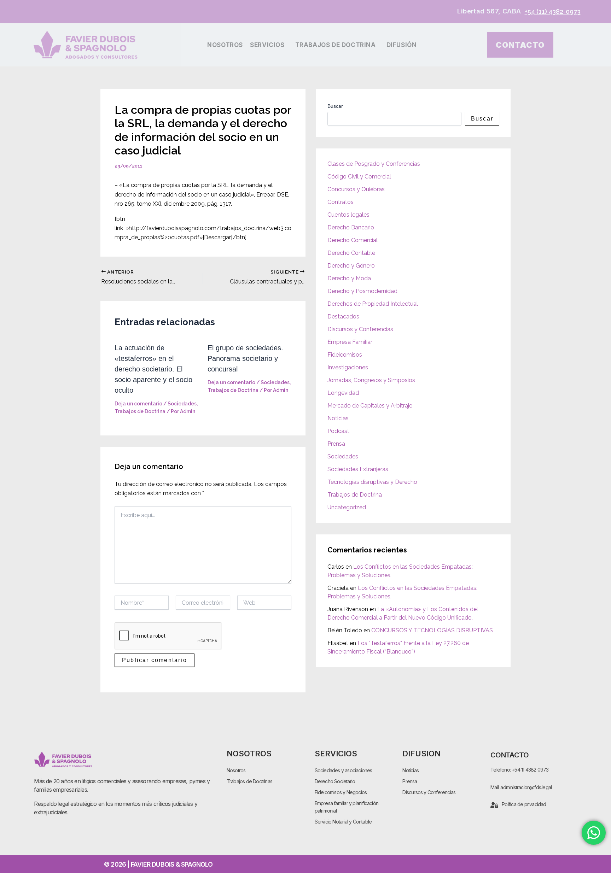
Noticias (338, 418)
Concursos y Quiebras (356, 189)
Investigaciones (347, 367)
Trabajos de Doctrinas (249, 781)
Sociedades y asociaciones (343, 770)
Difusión (401, 44)
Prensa (336, 443)
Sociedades (182, 403)
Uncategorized (346, 507)
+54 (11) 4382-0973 (553, 11)
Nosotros (225, 44)
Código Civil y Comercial (359, 176)
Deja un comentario (138, 403)
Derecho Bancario (350, 227)
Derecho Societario (335, 781)
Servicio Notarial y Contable (343, 822)
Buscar (335, 106)
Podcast (338, 431)
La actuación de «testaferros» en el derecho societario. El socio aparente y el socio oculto (153, 369)
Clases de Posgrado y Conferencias (373, 163)
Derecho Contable (351, 253)
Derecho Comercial (352, 240)
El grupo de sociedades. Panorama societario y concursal (245, 358)
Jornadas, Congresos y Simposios (371, 380)
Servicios (267, 44)
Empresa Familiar (349, 342)
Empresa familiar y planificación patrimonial (346, 807)
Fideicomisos (344, 354)
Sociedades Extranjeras (357, 469)
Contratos (340, 202)
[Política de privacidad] (494, 805)
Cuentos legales (348, 214)
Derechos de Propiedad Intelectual (372, 303)
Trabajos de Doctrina (335, 44)
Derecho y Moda (349, 278)
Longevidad (343, 392)
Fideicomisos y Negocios (341, 792)
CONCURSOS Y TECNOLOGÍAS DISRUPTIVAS (432, 630)
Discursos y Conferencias (360, 329)
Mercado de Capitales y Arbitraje (369, 405)
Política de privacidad (524, 804)
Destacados (343, 316)
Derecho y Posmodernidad (362, 291)
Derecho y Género (351, 265)
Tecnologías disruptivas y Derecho (372, 482)
